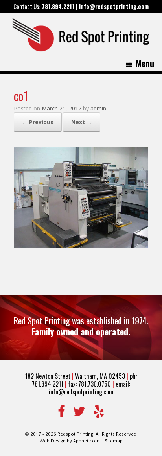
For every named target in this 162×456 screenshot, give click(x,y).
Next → (81, 122)
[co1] (81, 245)
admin (98, 108)
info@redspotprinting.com (114, 6)
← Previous (37, 122)
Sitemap (114, 440)
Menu (145, 63)
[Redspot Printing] (82, 34)
